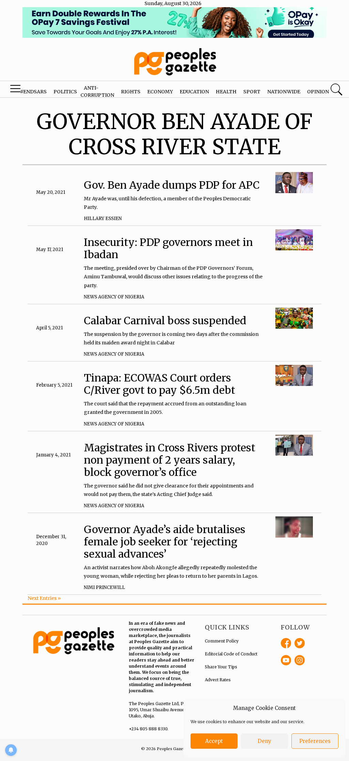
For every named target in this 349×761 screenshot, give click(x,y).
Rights (130, 92)
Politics (65, 92)
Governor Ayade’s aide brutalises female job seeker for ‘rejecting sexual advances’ (164, 541)
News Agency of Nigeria (114, 297)
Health (226, 92)
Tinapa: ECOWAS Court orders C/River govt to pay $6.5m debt (159, 384)
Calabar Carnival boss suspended (165, 320)
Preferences (315, 741)
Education (194, 92)
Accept (214, 741)
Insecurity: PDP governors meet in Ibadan (168, 248)
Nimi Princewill (104, 587)
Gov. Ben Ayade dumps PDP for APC (172, 184)
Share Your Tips (221, 666)
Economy (160, 92)
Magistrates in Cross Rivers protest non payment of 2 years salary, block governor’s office (169, 460)
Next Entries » (44, 598)
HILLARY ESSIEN (103, 218)
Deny (264, 741)
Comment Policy (222, 640)
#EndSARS (33, 92)
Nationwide (283, 92)
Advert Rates (218, 679)
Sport (251, 92)
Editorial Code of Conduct (231, 653)
